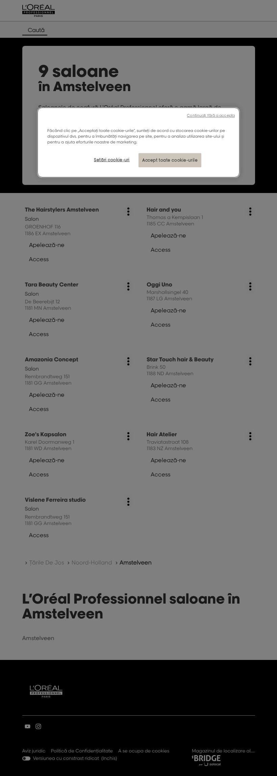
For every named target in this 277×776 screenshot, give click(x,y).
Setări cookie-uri (112, 159)
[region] (138, 142)
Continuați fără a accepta (211, 115)
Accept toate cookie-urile (170, 160)
